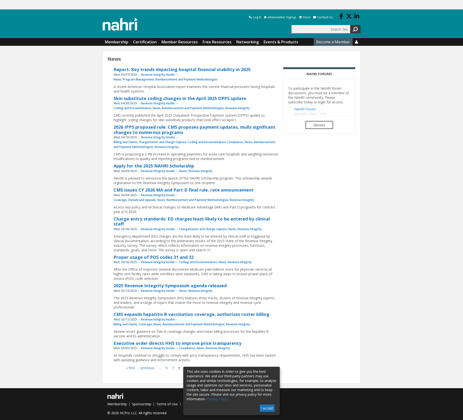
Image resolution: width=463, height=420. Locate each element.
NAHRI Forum (305, 109)
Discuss (319, 125)
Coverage (120, 200)
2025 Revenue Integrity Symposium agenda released (170, 285)
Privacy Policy (217, 399)
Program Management (138, 79)
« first (130, 368)
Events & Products (281, 42)
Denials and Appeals (142, 200)
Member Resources (180, 42)
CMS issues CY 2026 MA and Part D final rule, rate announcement (183, 190)
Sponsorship (141, 404)
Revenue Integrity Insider (158, 75)
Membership (116, 42)
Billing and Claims (125, 142)
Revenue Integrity (237, 108)
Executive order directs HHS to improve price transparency (177, 343)
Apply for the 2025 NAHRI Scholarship (154, 166)
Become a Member (333, 42)
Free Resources (217, 42)
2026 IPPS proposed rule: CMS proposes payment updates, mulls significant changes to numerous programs (194, 129)
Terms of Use (167, 404)
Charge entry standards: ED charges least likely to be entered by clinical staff (192, 221)
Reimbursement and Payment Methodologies (187, 79)
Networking (247, 42)
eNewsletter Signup (282, 17)
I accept (267, 408)
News (117, 79)
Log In (257, 17)
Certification (145, 42)
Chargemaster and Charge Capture (162, 142)
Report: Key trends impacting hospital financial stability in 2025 (182, 69)
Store (307, 17)
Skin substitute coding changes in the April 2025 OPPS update (180, 98)
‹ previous (146, 368)
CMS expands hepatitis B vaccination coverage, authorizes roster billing (191, 314)
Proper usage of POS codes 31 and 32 (154, 257)
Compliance (235, 142)
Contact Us (325, 17)
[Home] (120, 24)
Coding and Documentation (132, 108)
